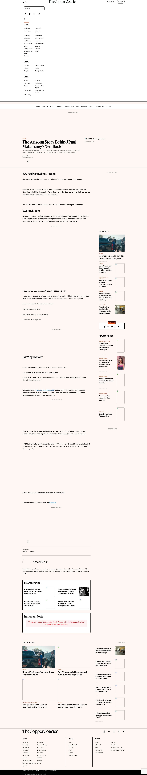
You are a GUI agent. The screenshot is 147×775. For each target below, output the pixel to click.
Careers (45, 770)
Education (38, 35)
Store (25, 85)
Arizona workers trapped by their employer (104, 398)
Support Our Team (117, 747)
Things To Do (39, 71)
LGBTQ (37, 46)
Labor (26, 46)
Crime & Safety (42, 745)
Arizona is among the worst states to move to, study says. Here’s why (105, 297)
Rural (36, 51)
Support (38, 770)
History (26, 68)
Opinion (37, 80)
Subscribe (110, 1)
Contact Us (27, 90)
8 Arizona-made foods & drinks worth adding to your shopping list (103, 676)
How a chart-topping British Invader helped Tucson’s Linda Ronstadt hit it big (67, 591)
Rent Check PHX (81, 106)
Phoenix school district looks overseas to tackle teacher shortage (105, 310)
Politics (37, 48)
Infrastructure (39, 43)
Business (27, 28)
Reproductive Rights (29, 702)
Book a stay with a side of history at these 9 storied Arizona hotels (32, 604)
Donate (120, 2)
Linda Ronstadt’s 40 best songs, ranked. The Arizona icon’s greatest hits (33, 591)
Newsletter (38, 83)
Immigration (28, 43)
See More (121, 642)
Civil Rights (27, 31)
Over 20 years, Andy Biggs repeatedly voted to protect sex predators (105, 269)
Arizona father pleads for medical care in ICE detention (106, 381)
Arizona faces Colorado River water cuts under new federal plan (106, 347)
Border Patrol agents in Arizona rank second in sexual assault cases (106, 364)
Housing (37, 41)
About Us (27, 83)
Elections (27, 38)
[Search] (42, 8)
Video (26, 80)
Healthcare (27, 41)
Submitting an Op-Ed (118, 750)
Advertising (27, 95)
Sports (26, 56)
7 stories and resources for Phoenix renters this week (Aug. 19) (103, 702)
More (97, 738)
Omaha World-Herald (45, 390)
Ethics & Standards (27, 770)
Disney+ (52, 502)
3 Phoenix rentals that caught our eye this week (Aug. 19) (104, 715)
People (26, 71)
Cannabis (38, 28)
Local (52, 106)
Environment (39, 38)
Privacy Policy (54, 770)
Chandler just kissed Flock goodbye (105, 415)
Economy (27, 35)
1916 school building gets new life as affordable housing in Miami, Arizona (66, 604)
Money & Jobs (28, 48)
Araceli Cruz (25, 156)
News (37, 68)
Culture (26, 65)
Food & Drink (39, 65)
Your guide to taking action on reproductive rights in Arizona (105, 283)
